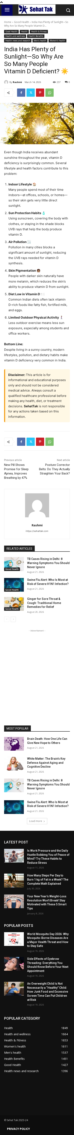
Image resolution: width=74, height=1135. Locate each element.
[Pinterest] (40, 93)
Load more (35, 821)
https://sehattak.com (37, 531)
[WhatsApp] (49, 93)
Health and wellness (15, 36)
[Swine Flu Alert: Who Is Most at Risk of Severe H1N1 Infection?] (14, 585)
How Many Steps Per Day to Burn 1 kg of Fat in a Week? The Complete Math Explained (47, 879)
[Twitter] (31, 93)
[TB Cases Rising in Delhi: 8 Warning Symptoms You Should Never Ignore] (14, 564)
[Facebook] (21, 93)
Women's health (57, 40)
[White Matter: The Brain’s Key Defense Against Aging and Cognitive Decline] (14, 764)
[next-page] (13, 619)
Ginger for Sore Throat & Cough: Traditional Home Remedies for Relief (44, 602)
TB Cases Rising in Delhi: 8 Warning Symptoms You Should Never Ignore (48, 563)
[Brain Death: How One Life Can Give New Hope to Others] (14, 744)
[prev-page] (6, 619)
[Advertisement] (37, 670)
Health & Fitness (39, 31)
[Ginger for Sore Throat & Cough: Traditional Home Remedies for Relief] (14, 604)
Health (24, 31)
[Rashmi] (6, 82)
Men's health (40, 40)
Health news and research (17, 40)
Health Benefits (35, 36)
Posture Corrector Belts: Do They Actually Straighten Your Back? (54, 469)
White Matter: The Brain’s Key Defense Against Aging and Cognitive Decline (46, 762)
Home (7, 22)
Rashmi (17, 82)
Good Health (21, 22)
